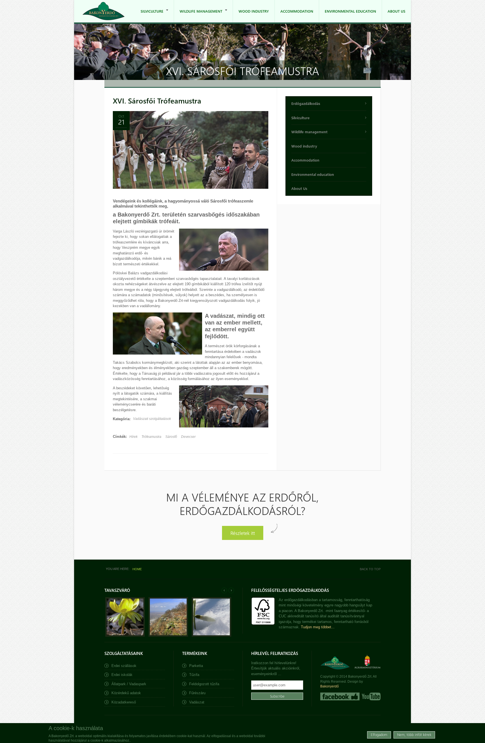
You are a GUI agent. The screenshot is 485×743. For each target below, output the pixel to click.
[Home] (104, 11)
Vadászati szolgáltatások (152, 419)
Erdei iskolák (121, 675)
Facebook (340, 696)
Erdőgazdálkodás (305, 103)
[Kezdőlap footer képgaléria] (125, 635)
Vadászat (196, 702)
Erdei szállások (123, 666)
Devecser (188, 437)
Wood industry (254, 11)
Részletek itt (242, 533)
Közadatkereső (123, 702)
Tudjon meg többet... (318, 627)
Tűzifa (194, 675)
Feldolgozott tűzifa (204, 684)
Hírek (133, 437)
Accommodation (296, 11)
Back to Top (370, 569)
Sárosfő (171, 437)
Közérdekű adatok (126, 693)
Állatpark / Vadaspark (128, 684)
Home (137, 569)
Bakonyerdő (329, 686)
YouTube (371, 696)
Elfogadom (379, 734)
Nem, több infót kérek (414, 734)
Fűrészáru (197, 693)
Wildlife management (198, 15)
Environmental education (350, 11)
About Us (396, 11)
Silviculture (149, 15)
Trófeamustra (151, 437)
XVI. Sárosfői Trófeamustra (157, 100)
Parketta (196, 666)
